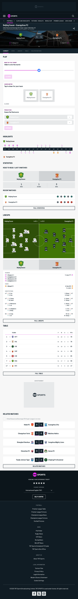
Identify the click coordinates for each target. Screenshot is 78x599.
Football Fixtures (39, 521)
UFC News (39, 537)
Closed (8, 77)
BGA (16, 361)
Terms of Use (39, 568)
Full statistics (39, 208)
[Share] (74, 28)
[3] (39, 483)
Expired (8, 128)
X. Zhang (11, 298)
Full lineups (39, 321)
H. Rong (67, 295)
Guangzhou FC (69, 221)
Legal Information (39, 574)
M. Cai (67, 314)
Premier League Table (39, 509)
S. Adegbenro (10, 277)
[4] (41, 483)
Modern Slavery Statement (39, 577)
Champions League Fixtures (39, 518)
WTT (16, 337)
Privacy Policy (39, 571)
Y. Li (67, 288)
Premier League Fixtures (39, 512)
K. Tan (67, 308)
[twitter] (39, 594)
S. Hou (10, 295)
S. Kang (11, 314)
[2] (36, 483)
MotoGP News (39, 543)
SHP (16, 351)
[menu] (73, 15)
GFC (16, 366)
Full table (39, 373)
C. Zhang (66, 300)
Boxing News (39, 540)
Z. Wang (9, 286)
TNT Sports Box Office (39, 549)
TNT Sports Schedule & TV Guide (39, 546)
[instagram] (44, 594)
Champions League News (39, 515)
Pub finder (39, 531)
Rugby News (39, 534)
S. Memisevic (10, 279)
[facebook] (34, 594)
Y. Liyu (67, 275)
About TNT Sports (39, 559)
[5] (44, 483)
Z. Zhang (66, 303)
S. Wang (67, 293)
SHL (16, 341)
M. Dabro (11, 300)
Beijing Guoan (9, 221)
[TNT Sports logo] (12, 15)
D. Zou (10, 293)
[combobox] (39, 490)
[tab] (6, 51)
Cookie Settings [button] (39, 580)
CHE (16, 356)
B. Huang (66, 315)
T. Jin (10, 315)
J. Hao (67, 305)
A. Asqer (66, 298)
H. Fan (67, 286)
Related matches (39, 466)
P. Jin (10, 305)
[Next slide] (74, 21)
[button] (4, 16)
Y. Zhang (9, 275)
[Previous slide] (4, 21)
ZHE (16, 346)
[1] (34, 483)
